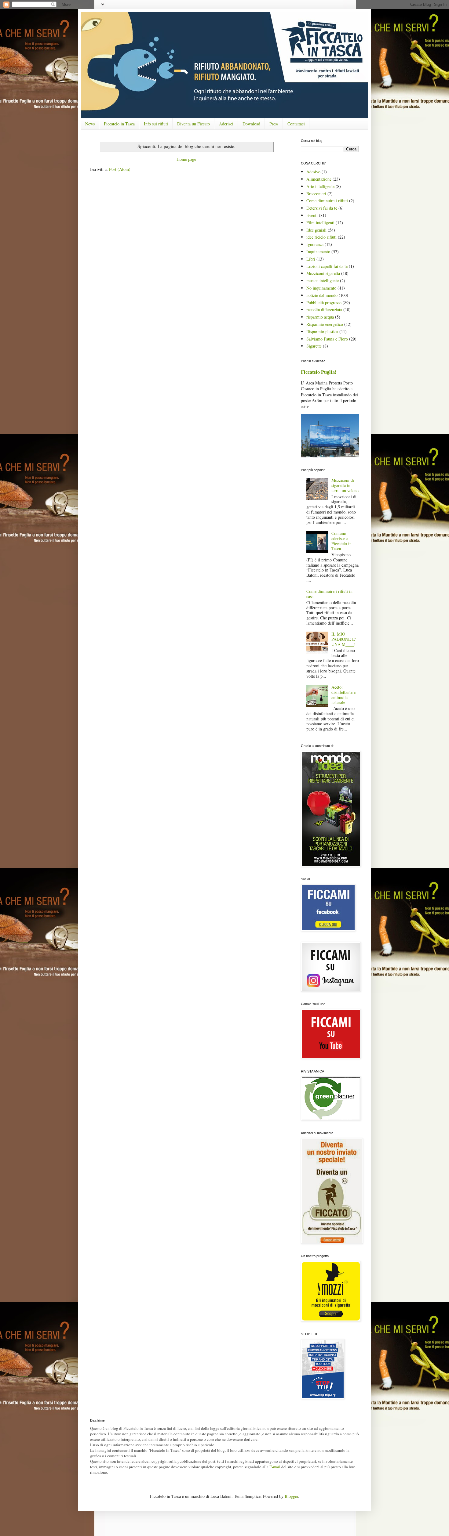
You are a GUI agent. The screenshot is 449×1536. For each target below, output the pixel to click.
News (90, 124)
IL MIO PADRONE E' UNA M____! (343, 639)
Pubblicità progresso (323, 302)
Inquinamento (318, 251)
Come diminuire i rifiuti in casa (329, 593)
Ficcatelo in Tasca (119, 124)
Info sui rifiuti (156, 124)
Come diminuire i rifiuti (327, 201)
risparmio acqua (320, 317)
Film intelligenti (320, 222)
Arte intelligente (320, 186)
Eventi (312, 215)
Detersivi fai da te (321, 208)
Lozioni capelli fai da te (327, 266)
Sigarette (314, 346)
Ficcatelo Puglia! (318, 372)
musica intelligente (322, 280)
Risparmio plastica (322, 331)
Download (251, 124)
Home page (186, 159)
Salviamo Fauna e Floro (327, 339)
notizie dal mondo (322, 295)
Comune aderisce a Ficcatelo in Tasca (341, 540)
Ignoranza (314, 244)
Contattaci (296, 124)
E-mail (274, 1466)
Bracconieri (316, 194)
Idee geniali (316, 230)
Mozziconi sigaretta (323, 273)
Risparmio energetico (324, 324)
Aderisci (226, 124)
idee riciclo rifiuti (321, 237)
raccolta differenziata (324, 309)
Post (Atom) (119, 169)
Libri (310, 259)
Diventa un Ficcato (193, 124)
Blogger (291, 1496)
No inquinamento (321, 288)
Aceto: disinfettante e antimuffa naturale (343, 694)
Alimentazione (318, 179)
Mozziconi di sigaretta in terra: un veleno (345, 485)
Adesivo (313, 172)
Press (273, 124)
